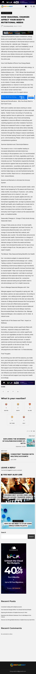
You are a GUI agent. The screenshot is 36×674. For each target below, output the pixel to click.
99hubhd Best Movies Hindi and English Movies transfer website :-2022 (18, 497)
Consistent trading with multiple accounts (22, 455)
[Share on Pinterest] (13, 391)
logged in (10, 470)
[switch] (27, 6)
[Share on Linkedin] (18, 391)
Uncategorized (6, 13)
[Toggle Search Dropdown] (31, 6)
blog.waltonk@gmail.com (18, 671)
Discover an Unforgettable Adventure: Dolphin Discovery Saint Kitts (17, 619)
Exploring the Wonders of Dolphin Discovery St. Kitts (13, 441)
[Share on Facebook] (3, 391)
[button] (6, 406)
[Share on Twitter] (8, 391)
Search (3, 532)
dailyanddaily (8, 26)
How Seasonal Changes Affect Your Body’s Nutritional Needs (16, 609)
